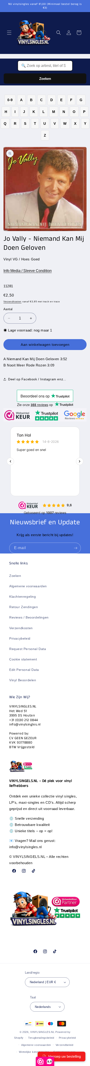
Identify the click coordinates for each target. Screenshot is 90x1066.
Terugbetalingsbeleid (41, 1037)
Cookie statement (23, 659)
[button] (9, 33)
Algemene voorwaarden (28, 586)
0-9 (10, 100)
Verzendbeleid (64, 1045)
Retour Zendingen (23, 607)
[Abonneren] (75, 548)
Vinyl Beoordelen (22, 680)
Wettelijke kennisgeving (34, 1051)
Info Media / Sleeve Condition (27, 271)
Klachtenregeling (22, 596)
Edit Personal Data (24, 670)
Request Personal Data (27, 649)
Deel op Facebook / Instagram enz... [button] (37, 379)
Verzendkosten (12, 301)
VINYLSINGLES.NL (42, 1032)
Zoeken (45, 79)
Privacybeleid (19, 638)
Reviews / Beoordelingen (29, 617)
